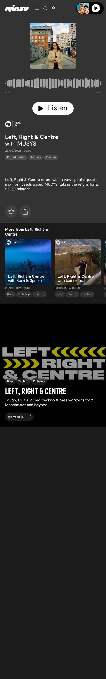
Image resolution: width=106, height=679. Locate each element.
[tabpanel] (53, 84)
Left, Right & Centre (31, 136)
